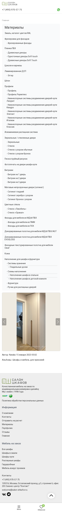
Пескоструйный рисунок (16, 159)
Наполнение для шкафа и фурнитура (22, 259)
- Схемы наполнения (16, 271)
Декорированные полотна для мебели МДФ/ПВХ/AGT (31, 231)
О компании (7, 413)
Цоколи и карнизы (13, 65)
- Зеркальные (13, 142)
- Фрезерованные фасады (19, 43)
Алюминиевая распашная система (21, 132)
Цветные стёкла (12, 204)
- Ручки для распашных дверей (21, 287)
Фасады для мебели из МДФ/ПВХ (21, 218)
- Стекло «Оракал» (15, 212)
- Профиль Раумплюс (17, 94)
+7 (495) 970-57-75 (11, 479)
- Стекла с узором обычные (19, 150)
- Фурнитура (12, 283)
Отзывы (6, 432)
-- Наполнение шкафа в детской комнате (27, 279)
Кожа (7, 253)
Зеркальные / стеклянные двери (20, 138)
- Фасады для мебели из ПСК (20, 226)
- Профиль (11, 91)
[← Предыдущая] (4, 321)
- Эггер (10, 75)
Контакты (6, 417)
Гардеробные (8, 464)
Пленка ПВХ (10, 48)
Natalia (12, 354)
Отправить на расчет (12, 420)
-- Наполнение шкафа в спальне (23, 275)
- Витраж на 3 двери (16, 182)
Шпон (7, 81)
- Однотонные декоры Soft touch (22, 56)
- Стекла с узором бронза (18, 153)
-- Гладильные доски (18, 267)
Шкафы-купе (8, 457)
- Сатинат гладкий (15, 191)
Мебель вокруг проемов (13, 468)
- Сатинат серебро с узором (20, 195)
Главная (6, 436)
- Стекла (10, 146)
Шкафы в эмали (9, 453)
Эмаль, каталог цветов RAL (18, 33)
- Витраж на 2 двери (16, 178)
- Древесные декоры (17, 52)
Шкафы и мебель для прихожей (28, 360)
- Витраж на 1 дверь (16, 174)
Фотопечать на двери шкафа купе (21, 164)
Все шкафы (7, 449)
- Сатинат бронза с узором (19, 199)
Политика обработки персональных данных (23, 400)
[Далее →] (31, 322)
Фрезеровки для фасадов (17, 39)
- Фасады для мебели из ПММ (21, 222)
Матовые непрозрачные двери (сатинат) (24, 187)
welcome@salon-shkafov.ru (14, 490)
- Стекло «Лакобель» (16, 209)
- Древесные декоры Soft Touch (22, 60)
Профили (9, 86)
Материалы (14, 27)
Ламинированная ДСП (15, 71)
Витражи (9, 170)
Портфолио (7, 428)
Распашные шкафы (11, 460)
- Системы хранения (16, 263)
